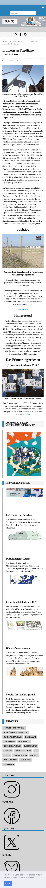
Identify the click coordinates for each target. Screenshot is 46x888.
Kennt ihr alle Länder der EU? (21, 602)
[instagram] (25, 34)
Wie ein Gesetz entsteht (18, 648)
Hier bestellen (23, 309)
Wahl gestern (10, 760)
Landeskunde (30, 746)
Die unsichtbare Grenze (18, 558)
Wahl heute (25, 760)
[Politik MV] (23, 25)
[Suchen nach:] (23, 13)
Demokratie (30, 737)
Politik (7, 755)
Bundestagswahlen (13, 737)
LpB (35, 751)
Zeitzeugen (9, 764)
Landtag (8, 751)
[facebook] (21, 34)
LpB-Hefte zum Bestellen (19, 515)
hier (28, 414)
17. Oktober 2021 (11, 60)
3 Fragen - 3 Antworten (14, 728)
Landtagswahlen (23, 751)
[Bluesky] (30, 34)
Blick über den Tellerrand (16, 732)
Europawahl (9, 741)
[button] (42, 7)
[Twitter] (16, 34)
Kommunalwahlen (12, 746)
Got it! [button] (7, 884)
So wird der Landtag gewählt (21, 694)
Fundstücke (24, 741)
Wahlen (33, 755)
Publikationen (20, 755)
